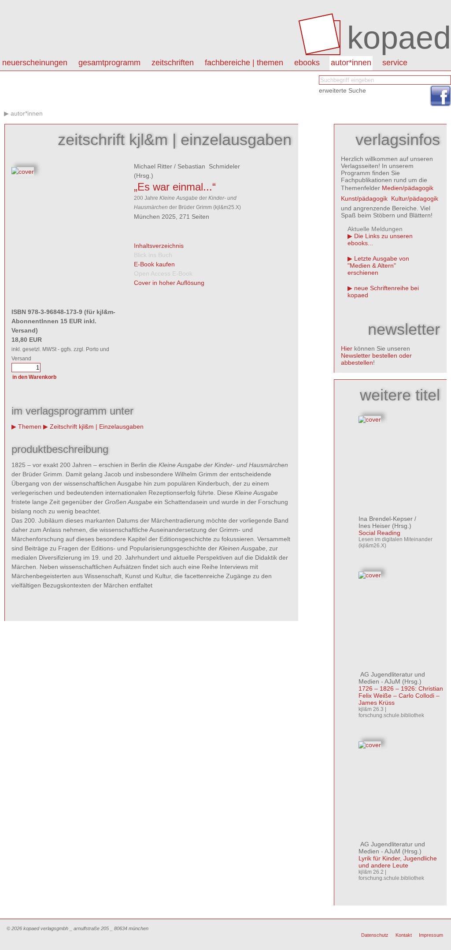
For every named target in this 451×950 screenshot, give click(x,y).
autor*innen (351, 62)
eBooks (307, 62)
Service (394, 62)
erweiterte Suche (342, 90)
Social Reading (379, 532)
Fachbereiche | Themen (244, 62)
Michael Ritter (153, 166)
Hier (346, 348)
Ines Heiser (374, 525)
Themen (29, 426)
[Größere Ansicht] (22, 171)
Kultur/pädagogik (414, 198)
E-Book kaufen (154, 264)
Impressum (431, 935)
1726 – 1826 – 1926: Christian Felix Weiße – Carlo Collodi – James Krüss (401, 695)
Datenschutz (374, 935)
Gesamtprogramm (109, 62)
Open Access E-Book (163, 273)
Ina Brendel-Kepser (386, 518)
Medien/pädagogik (407, 187)
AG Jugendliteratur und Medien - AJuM (392, 678)
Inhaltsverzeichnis (159, 245)
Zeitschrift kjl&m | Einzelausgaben (97, 426)
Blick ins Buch (153, 254)
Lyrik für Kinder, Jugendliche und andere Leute (398, 862)
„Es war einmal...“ (175, 187)
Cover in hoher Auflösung (169, 282)
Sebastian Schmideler (208, 166)
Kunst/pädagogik (364, 198)
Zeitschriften (173, 62)
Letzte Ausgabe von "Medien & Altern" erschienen (378, 265)
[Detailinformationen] (370, 419)
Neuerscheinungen (34, 62)
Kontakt (404, 935)
